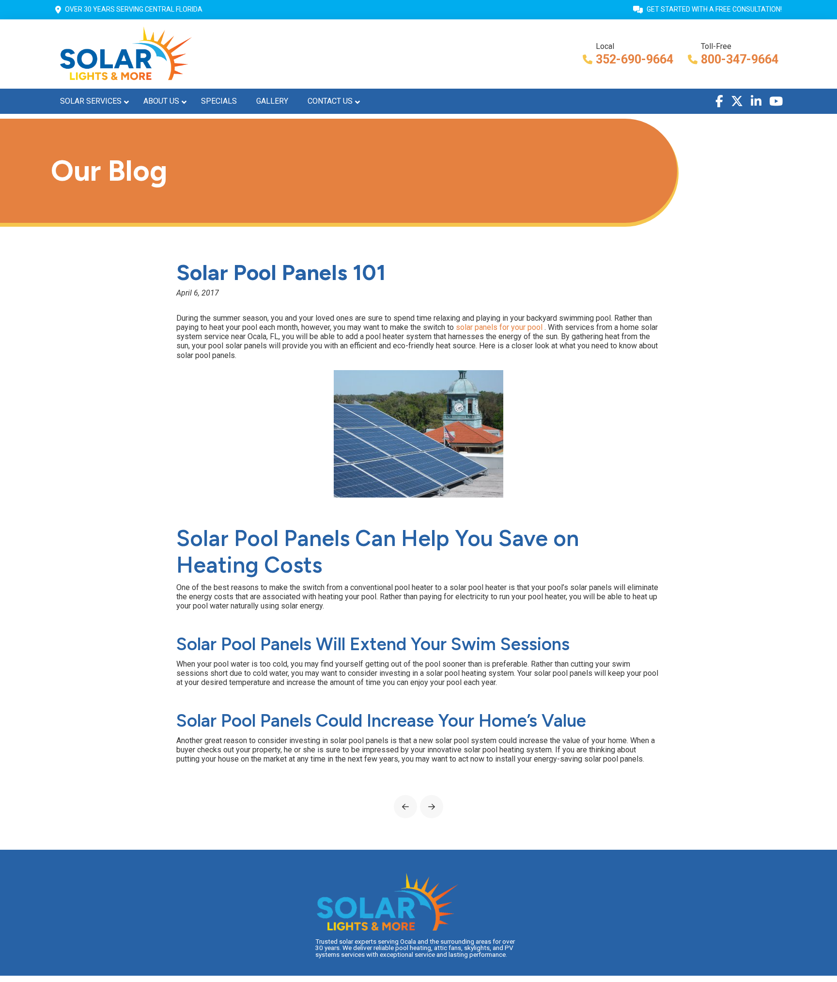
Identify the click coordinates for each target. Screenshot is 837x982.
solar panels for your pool (500, 327)
